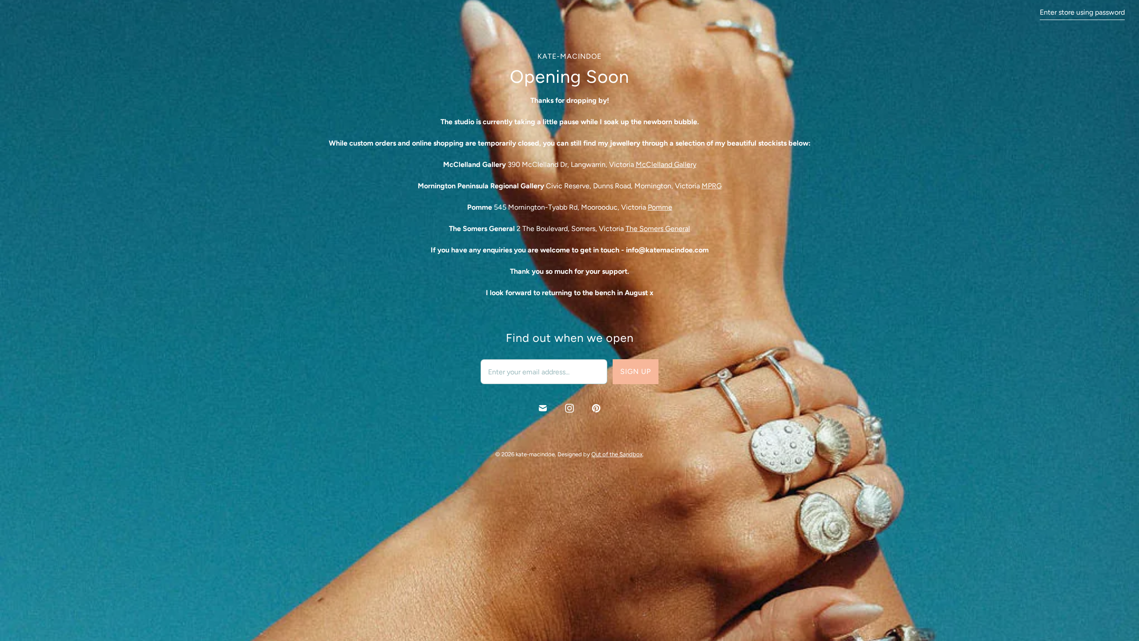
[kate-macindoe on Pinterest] (596, 408)
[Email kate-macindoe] (543, 408)
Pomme (660, 207)
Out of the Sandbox (616, 454)
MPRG (712, 186)
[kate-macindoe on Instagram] (569, 408)
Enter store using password (1082, 12)
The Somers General (658, 228)
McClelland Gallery (666, 164)
